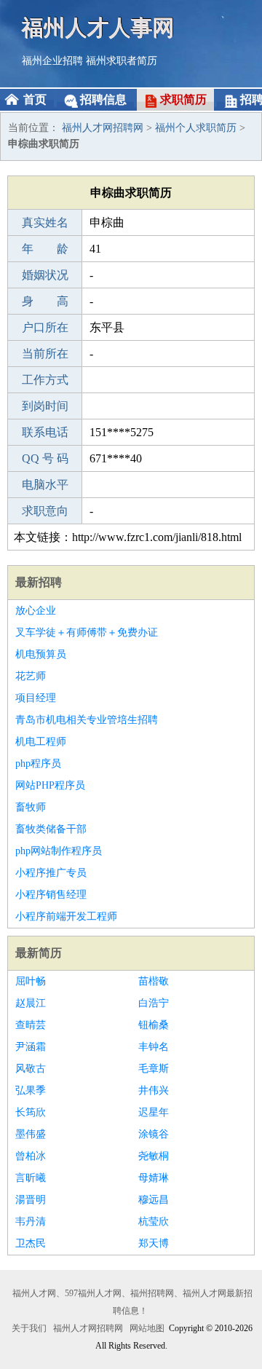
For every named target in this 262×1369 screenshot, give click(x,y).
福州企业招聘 (52, 60)
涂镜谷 (153, 1134)
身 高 (45, 301)
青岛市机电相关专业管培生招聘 (86, 719)
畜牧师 (30, 807)
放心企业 (35, 610)
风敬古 (30, 1068)
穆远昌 (153, 1199)
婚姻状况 (45, 275)
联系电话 (45, 432)
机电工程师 (40, 741)
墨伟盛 (30, 1134)
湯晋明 (30, 1199)
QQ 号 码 (45, 458)
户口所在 (45, 327)
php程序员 (38, 763)
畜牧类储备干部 (51, 829)
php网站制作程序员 (58, 850)
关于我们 (29, 1328)
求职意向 (45, 511)
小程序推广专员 (51, 872)
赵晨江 (30, 1003)
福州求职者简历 (121, 60)
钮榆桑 (153, 1024)
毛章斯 (153, 1068)
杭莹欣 (153, 1221)
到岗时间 (45, 406)
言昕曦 (30, 1177)
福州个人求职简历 (196, 127)
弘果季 (30, 1090)
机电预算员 (40, 654)
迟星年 (153, 1112)
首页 (35, 99)
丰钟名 (153, 1046)
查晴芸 (30, 1024)
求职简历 (183, 99)
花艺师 (30, 676)
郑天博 (153, 1243)
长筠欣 (30, 1112)
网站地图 (147, 1328)
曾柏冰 (30, 1156)
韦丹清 (30, 1221)
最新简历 (38, 953)
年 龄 (45, 248)
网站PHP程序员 (50, 785)
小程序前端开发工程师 (66, 916)
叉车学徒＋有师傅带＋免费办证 (86, 632)
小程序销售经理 (51, 894)
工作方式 (45, 380)
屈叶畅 (30, 981)
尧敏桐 (153, 1156)
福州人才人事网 (98, 27)
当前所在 (45, 353)
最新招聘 (38, 582)
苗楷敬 (153, 981)
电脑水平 (45, 484)
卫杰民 (30, 1243)
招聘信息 (103, 99)
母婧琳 (153, 1177)
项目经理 (35, 698)
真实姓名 (45, 222)
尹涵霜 (30, 1046)
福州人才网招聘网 (102, 127)
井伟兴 (153, 1090)
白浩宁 (153, 1003)
